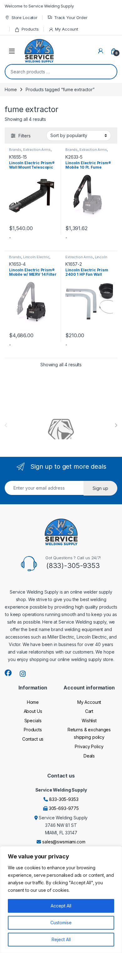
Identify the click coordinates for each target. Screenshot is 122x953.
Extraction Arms (37, 149)
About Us (33, 711)
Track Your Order (71, 17)
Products (30, 29)
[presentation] (115, 425)
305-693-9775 (64, 808)
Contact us (33, 739)
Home (11, 89)
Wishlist (89, 720)
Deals (89, 755)
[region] (61, 899)
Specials (33, 720)
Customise (61, 922)
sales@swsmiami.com (63, 841)
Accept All (61, 905)
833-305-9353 (63, 799)
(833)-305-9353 (73, 565)
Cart (89, 711)
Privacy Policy (89, 746)
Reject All (61, 939)
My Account (66, 29)
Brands (15, 149)
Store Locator (25, 17)
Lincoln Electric (36, 257)
